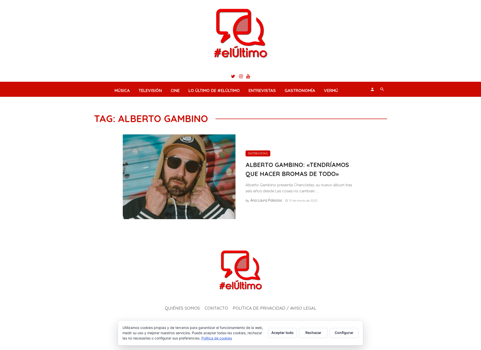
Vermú (331, 90)
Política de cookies (216, 338)
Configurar (344, 332)
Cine (175, 90)
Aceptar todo (282, 332)
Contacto (216, 308)
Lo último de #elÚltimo (214, 90)
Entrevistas (262, 90)
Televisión (150, 90)
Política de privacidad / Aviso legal (274, 308)
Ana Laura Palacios (266, 200)
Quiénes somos (182, 308)
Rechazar (313, 332)
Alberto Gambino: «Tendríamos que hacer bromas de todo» (297, 169)
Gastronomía (300, 90)
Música (122, 90)
